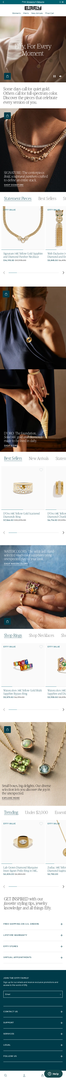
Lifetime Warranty (15, 935)
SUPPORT (8, 1022)
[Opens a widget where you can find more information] (53, 1074)
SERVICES (8, 1034)
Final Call (49, 13)
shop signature (14, 185)
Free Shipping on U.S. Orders (21, 924)
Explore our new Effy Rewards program (33, 2)
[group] (33, 2)
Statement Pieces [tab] (18, 198)
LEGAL (7, 1045)
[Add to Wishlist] (41, 210)
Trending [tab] (11, 812)
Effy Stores (10, 946)
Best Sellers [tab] (47, 198)
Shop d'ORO (11, 445)
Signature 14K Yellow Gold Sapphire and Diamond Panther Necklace (23, 255)
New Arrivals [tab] (39, 458)
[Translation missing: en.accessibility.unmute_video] (61, 76)
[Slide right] (63, 272)
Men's (26, 13)
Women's (16, 13)
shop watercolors (16, 563)
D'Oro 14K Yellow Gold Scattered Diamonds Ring (21, 515)
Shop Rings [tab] (13, 635)
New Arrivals (37, 13)
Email (7, 994)
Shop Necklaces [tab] (41, 635)
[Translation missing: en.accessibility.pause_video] (54, 76)
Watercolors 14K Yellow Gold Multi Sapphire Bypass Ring (22, 692)
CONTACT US (10, 1011)
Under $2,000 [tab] (36, 812)
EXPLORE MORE (11, 798)
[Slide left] (4, 272)
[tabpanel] (33, 241)
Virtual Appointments (17, 957)
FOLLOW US (10, 1056)
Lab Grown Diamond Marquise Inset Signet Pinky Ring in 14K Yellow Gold (20, 869)
